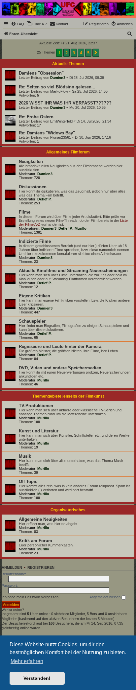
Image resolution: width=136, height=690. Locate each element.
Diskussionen (33, 186)
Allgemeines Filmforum (68, 152)
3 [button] (74, 53)
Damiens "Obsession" (41, 73)
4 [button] (81, 53)
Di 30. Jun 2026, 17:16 (93, 137)
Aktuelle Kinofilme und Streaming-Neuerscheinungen (73, 270)
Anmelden (12, 567)
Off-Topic (28, 481)
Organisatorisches (68, 510)
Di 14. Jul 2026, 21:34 (94, 121)
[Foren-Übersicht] (68, 9)
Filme (24, 212)
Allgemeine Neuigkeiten (43, 519)
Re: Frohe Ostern (36, 116)
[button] (95, 53)
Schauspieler (32, 321)
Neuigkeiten (31, 161)
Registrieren (40, 567)
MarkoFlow (59, 91)
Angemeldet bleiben (105, 597)
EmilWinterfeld (61, 121)
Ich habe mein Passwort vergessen (30, 597)
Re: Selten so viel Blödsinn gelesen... (57, 86)
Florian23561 (60, 137)
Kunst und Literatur (38, 430)
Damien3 (57, 78)
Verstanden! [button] (37, 678)
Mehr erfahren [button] (27, 661)
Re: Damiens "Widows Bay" (47, 132)
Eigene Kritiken (34, 295)
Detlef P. (44, 199)
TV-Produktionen (36, 405)
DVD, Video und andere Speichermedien (60, 367)
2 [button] (66, 53)
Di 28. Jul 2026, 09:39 (86, 78)
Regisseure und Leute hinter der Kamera (60, 346)
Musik (25, 456)
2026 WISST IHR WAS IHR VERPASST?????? (65, 103)
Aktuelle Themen (68, 63)
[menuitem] (17, 24)
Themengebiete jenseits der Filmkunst (68, 396)
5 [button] (88, 53)
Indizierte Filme (35, 241)
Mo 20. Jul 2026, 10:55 (87, 107)
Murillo (80, 228)
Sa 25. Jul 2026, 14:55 (90, 91)
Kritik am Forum (35, 540)
